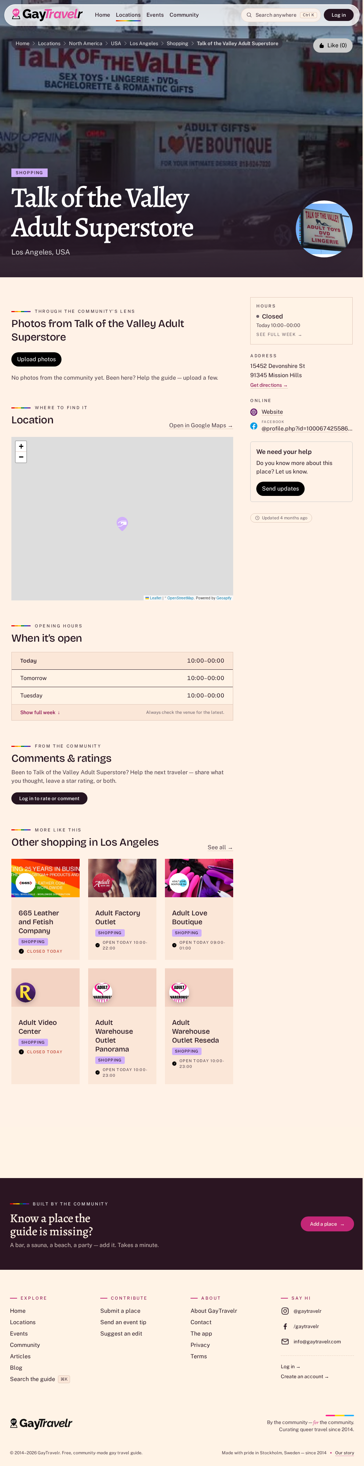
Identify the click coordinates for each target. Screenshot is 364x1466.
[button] (122, 524)
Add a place (327, 1224)
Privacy (200, 1345)
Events (155, 15)
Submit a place (120, 1310)
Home (102, 15)
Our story (344, 1452)
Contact (201, 1322)
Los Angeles (144, 43)
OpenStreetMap (180, 597)
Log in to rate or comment (49, 798)
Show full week (40, 712)
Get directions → (269, 385)
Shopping (177, 43)
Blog (16, 1367)
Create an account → (305, 1376)
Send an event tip (123, 1322)
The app (201, 1333)
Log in (339, 15)
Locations (128, 15)
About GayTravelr (214, 1310)
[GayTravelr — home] (41, 1424)
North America (85, 43)
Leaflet (155, 597)
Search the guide (39, 1379)
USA (116, 43)
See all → (220, 847)
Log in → (291, 1366)
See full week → (279, 334)
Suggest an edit (121, 1333)
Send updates (280, 488)
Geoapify (223, 597)
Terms (199, 1356)
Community (184, 15)
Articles (20, 1356)
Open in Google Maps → (201, 425)
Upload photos (36, 359)
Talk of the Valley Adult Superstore (237, 43)
